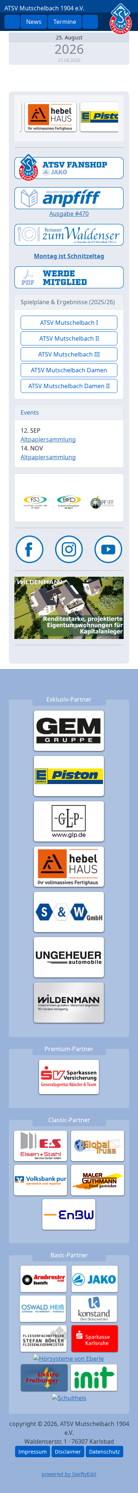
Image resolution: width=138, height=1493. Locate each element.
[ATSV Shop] (69, 167)
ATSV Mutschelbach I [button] (69, 323)
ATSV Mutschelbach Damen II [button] (69, 386)
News (34, 22)
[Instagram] (69, 549)
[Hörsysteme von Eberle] (68, 1358)
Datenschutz (104, 1451)
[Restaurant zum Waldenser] (69, 234)
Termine (64, 22)
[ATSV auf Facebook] (29, 549)
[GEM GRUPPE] (69, 730)
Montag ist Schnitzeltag (69, 256)
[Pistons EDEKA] (69, 776)
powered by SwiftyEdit (69, 1474)
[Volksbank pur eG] (40, 1180)
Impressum (32, 1451)
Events (30, 412)
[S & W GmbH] (69, 911)
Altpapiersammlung (48, 439)
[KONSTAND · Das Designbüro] (94, 1308)
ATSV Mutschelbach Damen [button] (69, 370)
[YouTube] (108, 549)
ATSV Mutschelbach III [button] (69, 354)
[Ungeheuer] (69, 957)
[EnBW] (69, 1214)
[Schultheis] (69, 1397)
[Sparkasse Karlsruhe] (95, 1338)
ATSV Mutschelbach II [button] (69, 338)
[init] (94, 1377)
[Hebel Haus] (69, 866)
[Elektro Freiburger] (44, 1377)
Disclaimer (68, 1451)
